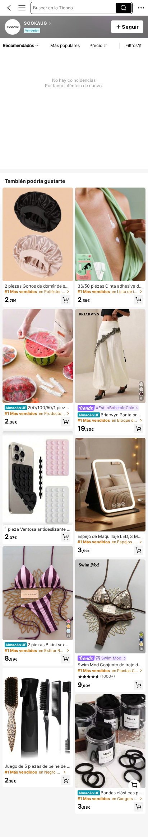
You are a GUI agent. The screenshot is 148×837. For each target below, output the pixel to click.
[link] (13, 27)
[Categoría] (21, 8)
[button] (9, 8)
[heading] (65, 23)
